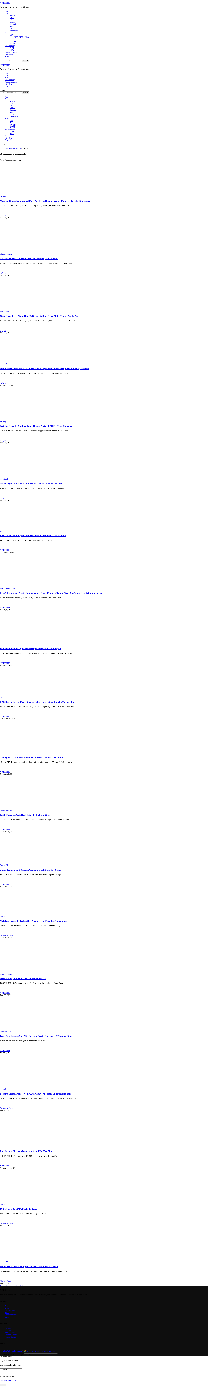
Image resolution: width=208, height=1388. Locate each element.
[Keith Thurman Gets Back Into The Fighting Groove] (23, 808)
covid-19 (3, 364)
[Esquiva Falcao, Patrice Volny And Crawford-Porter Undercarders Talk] (25, 1087)
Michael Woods (6, 1281)
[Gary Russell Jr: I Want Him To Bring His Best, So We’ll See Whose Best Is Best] (25, 309)
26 (6, 1285)
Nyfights (3, 148)
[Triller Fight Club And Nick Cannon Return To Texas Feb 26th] (25, 477)
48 (23, 1285)
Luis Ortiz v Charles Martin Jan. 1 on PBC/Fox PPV (26, 1151)
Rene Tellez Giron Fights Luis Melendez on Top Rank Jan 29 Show (33, 535)
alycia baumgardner (7, 588)
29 (13, 1285)
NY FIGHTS (5, 3)
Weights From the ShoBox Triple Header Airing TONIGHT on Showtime (36, 426)
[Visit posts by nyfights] (2, 213)
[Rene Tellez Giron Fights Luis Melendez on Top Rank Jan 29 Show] (25, 529)
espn (1, 531)
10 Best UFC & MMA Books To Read (18, 1209)
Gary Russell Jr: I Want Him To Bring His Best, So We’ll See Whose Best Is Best (39, 316)
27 (9, 1285)
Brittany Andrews (6, 935)
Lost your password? (8, 1380)
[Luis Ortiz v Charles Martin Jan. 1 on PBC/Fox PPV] (23, 1144)
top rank (3, 1089)
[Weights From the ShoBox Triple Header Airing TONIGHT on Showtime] (25, 419)
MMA (2, 916)
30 (16, 1285)
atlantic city (4, 312)
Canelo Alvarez (6, 810)
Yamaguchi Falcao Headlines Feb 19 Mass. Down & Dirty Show (31, 757)
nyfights (3, 215)
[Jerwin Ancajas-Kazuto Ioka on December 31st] (18, 972)
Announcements (14, 148)
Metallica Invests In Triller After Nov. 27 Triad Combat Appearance (33, 921)
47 (21, 1285)
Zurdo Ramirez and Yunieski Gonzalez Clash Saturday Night (30, 870)
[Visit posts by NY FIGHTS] (2, 548)
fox (1, 697)
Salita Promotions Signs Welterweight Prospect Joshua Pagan (30, 648)
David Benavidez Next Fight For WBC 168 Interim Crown (29, 1266)
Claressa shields (6, 254)
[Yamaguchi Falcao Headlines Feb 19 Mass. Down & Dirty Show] (24, 753)
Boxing (3, 196)
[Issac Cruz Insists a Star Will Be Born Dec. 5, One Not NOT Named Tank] (22, 1029)
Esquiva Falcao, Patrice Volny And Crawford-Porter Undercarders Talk (35, 1093)
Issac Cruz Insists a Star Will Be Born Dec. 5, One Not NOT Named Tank (36, 1036)
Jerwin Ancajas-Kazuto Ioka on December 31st (23, 978)
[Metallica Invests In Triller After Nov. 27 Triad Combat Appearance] (25, 914)
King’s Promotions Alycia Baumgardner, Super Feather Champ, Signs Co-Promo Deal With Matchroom (51, 593)
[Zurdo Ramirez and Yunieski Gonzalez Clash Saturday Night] (25, 863)
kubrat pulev (5, 479)
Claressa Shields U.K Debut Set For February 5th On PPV (29, 258)
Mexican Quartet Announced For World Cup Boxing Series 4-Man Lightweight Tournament (45, 201)
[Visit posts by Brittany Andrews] (2, 933)
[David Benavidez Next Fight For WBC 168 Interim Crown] (24, 1260)
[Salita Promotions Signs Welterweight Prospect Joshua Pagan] (19, 644)
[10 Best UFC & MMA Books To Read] (15, 1202)
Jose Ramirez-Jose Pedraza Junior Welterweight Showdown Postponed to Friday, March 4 (44, 368)
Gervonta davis (6, 1031)
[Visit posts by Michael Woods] (2, 1279)
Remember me (8, 1376)
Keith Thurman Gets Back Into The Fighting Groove (26, 815)
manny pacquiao (6, 974)
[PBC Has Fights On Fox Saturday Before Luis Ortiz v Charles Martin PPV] (25, 695)
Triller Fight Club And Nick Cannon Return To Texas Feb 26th (31, 483)
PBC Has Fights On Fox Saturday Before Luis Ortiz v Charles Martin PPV (37, 702)
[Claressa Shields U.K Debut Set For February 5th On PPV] (22, 252)
